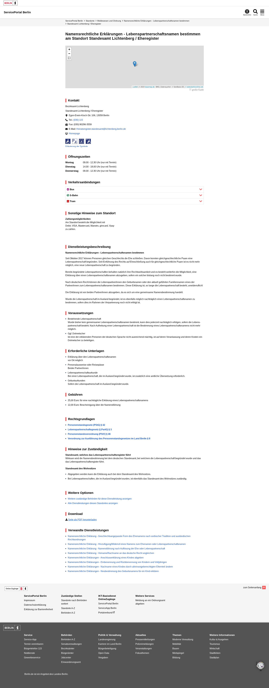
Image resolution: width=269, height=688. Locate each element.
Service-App (30, 639)
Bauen (175, 648)
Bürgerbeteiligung (107, 648)
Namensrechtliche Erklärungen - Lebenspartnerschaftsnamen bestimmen (156, 21)
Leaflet (135, 86)
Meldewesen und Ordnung (109, 21)
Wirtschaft (214, 648)
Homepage (74, 133)
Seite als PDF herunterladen (82, 519)
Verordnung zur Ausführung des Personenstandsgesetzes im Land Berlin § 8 (109, 438)
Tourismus (215, 644)
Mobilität (176, 644)
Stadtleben (215, 653)
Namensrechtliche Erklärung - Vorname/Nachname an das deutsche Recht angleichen (111, 553)
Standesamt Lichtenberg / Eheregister (84, 24)
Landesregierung (106, 639)
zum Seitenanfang (252, 587)
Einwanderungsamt (71, 662)
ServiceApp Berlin (107, 608)
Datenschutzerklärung (35, 605)
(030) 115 (78, 120)
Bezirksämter (67, 648)
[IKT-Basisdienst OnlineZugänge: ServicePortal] (16, 588)
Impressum (29, 600)
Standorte (90, 21)
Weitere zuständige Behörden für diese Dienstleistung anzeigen (100, 499)
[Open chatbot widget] (260, 666)
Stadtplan (214, 657)
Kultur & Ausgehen (219, 639)
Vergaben (103, 657)
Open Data (103, 653)
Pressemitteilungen (145, 639)
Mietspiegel (178, 653)
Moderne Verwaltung (182, 639)
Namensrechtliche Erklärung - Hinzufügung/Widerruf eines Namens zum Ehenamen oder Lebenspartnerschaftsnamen (127, 544)
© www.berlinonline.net (194, 86)
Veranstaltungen (143, 648)
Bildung (176, 657)
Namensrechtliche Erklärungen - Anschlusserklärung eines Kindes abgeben (106, 557)
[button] (134, 64)
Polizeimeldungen (144, 644)
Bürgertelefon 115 (33, 648)
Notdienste (29, 653)
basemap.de (150, 86)
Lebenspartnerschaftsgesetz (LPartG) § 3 (90, 429)
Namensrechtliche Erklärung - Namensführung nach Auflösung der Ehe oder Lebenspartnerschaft (116, 548)
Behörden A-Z (68, 613)
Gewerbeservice (32, 657)
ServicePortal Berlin (74, 21)
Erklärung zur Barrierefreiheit (38, 609)
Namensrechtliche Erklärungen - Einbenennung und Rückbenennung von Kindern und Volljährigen (117, 562)
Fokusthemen (142, 653)
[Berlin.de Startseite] (10, 3)
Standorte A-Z (68, 608)
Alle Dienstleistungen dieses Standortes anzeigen (93, 503)
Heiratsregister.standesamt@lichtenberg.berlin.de (101, 129)
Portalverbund (105, 612)
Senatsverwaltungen (71, 644)
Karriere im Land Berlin (109, 644)
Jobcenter (66, 657)
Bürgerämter (67, 653)
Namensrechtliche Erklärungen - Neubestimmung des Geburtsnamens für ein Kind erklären (113, 571)
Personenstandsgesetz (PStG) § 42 (86, 425)
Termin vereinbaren (33, 644)
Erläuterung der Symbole (76, 146)
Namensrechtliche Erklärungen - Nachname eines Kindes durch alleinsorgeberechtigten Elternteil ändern (120, 566)
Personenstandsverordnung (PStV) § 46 (89, 434)
